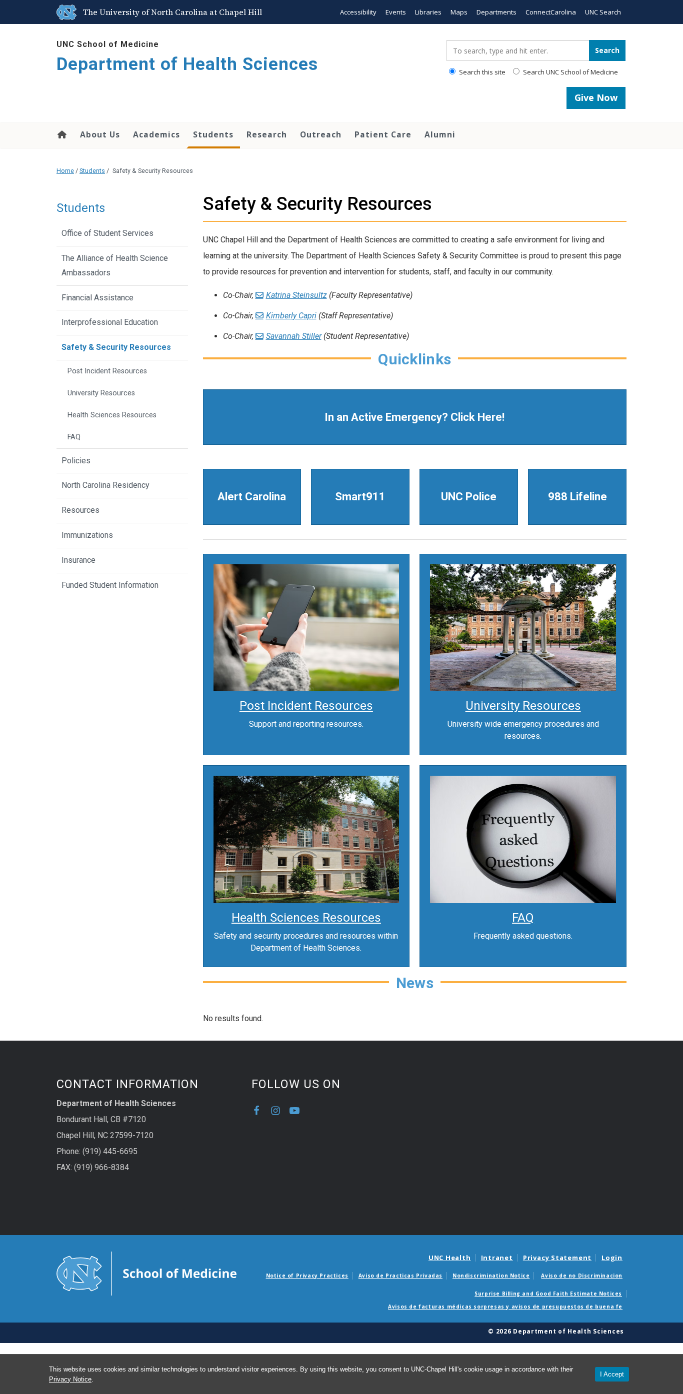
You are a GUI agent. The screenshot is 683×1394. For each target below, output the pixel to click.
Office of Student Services (108, 233)
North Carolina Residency (106, 485)
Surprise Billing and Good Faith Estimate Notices (548, 1293)
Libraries (428, 11)
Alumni (440, 134)
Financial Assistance (98, 297)
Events (396, 11)
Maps (459, 11)
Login (612, 1257)
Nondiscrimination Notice (491, 1275)
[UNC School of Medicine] (146, 1272)
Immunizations (87, 535)
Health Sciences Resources (112, 415)
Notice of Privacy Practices (307, 1275)
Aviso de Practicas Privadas (400, 1275)
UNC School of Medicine (107, 44)
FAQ (74, 437)
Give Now (596, 97)
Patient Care (383, 134)
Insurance (79, 560)
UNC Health (449, 1257)
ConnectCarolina (551, 11)
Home (61, 134)
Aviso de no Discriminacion (581, 1275)
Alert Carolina (252, 496)
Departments (496, 11)
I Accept (612, 1374)
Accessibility (358, 11)
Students (213, 134)
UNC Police (468, 496)
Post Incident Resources (107, 371)
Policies (76, 460)
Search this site (482, 71)
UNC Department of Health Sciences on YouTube (295, 1111)
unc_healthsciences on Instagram (275, 1111)
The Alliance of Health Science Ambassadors (115, 265)
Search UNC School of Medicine (570, 71)
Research (266, 134)
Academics (156, 134)
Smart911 (360, 496)
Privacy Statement (557, 1257)
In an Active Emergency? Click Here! (414, 417)
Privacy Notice (70, 1379)
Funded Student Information (110, 585)
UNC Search (603, 11)
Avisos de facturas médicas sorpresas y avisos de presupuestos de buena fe (505, 1306)
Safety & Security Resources (116, 347)
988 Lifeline (577, 496)
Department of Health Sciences (187, 64)
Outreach (321, 134)
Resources (81, 510)
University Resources (101, 393)
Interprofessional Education (110, 322)
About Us (100, 134)
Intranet (497, 1257)
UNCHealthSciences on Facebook (257, 1111)
